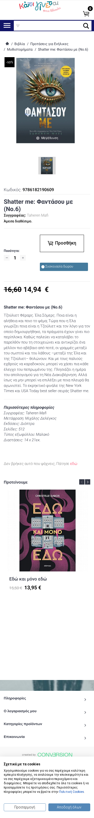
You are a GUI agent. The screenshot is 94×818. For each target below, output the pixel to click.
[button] (86, 26)
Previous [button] (81, 482)
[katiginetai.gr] (39, 6)
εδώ (73, 463)
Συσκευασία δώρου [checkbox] (59, 266)
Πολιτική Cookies (71, 792)
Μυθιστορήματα (20, 50)
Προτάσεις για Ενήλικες (49, 44)
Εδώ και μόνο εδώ (28, 579)
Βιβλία (19, 44)
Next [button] (87, 482)
